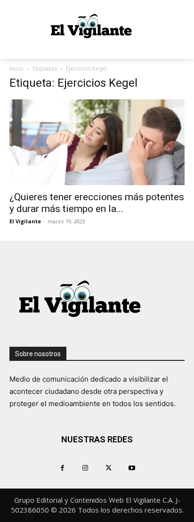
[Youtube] (131, 467)
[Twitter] (108, 467)
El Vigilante (25, 221)
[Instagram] (85, 467)
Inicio (16, 69)
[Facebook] (62, 467)
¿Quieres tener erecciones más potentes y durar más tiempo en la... (96, 202)
